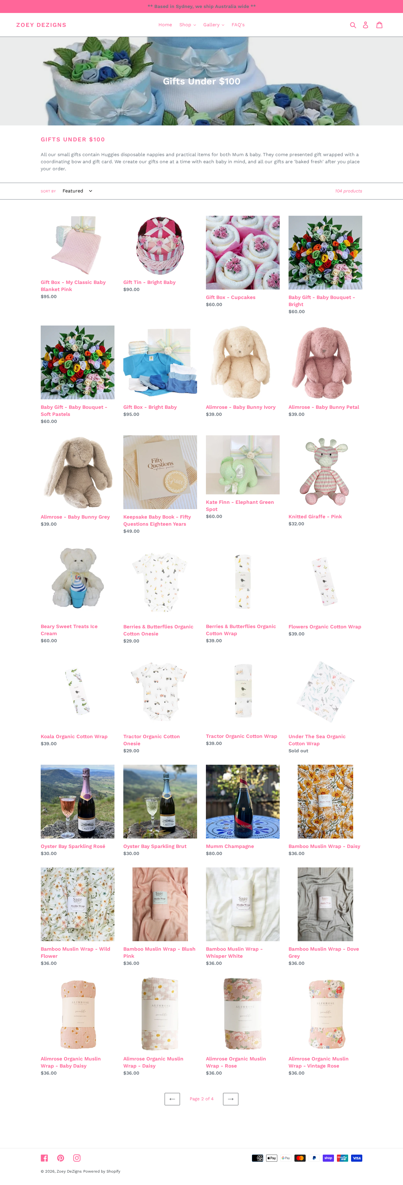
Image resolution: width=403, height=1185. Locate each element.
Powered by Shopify (101, 1171)
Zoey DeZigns (41, 24)
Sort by (48, 191)
